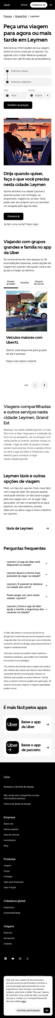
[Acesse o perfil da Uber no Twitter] (27, 958)
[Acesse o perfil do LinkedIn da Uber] (5, 958)
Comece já (13, 216)
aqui (24, 1001)
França (8, 16)
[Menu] (50, 5)
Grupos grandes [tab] (11, 282)
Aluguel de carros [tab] (39, 282)
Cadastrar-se (39, 5)
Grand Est (21, 16)
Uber (7, 5)
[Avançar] (44, 385)
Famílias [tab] (24, 282)
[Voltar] (35, 385)
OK (46, 1010)
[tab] (48, 283)
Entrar (24, 5)
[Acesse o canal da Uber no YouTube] (12, 958)
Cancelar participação (28, 1010)
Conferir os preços (17, 105)
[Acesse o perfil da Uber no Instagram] (20, 958)
